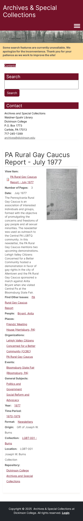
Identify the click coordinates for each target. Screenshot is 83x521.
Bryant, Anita (26, 313)
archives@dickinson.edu (19, 137)
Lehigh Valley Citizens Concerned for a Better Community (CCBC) (20, 346)
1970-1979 (13, 416)
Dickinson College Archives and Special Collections (19, 476)
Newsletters (25, 421)
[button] (61, 194)
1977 (17, 405)
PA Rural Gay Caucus (19, 356)
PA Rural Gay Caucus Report (20, 302)
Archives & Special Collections (30, 11)
